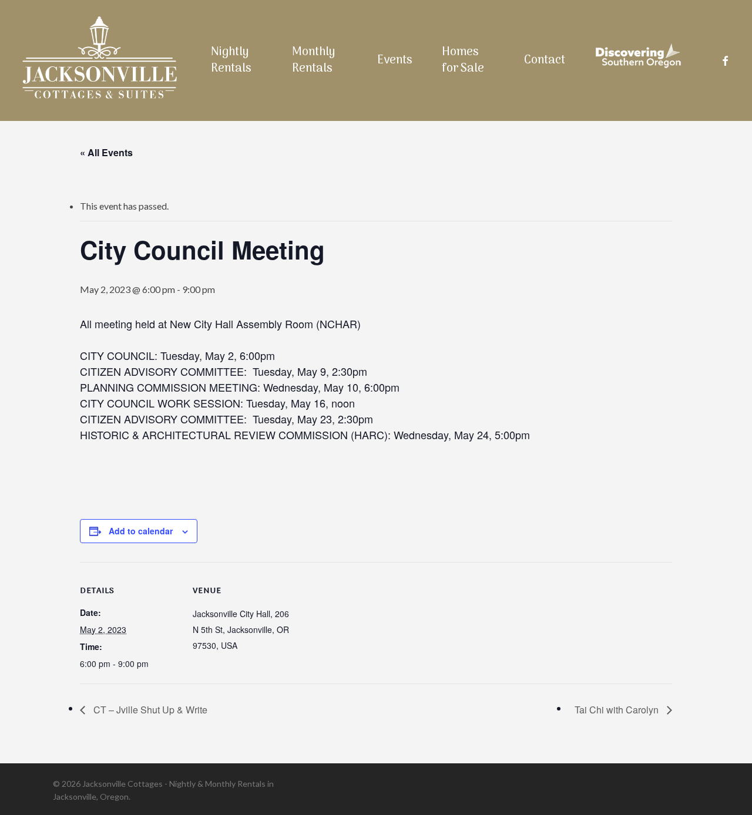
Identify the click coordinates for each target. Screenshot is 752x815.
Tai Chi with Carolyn (618, 709)
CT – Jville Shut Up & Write (149, 709)
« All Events (106, 152)
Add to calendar (141, 531)
